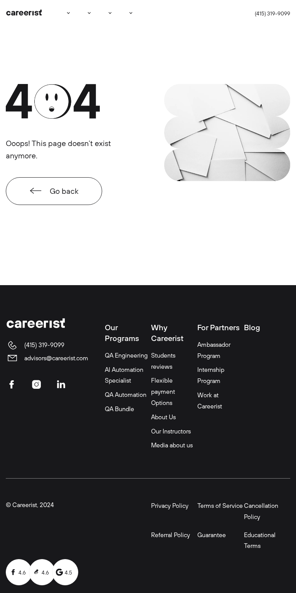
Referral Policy (170, 535)
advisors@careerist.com (56, 358)
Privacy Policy (169, 505)
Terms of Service (220, 505)
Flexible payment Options (163, 391)
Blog (252, 327)
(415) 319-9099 (272, 13)
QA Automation (125, 394)
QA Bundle (119, 409)
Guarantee (211, 535)
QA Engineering (126, 355)
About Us (163, 417)
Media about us (172, 445)
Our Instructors (171, 431)
